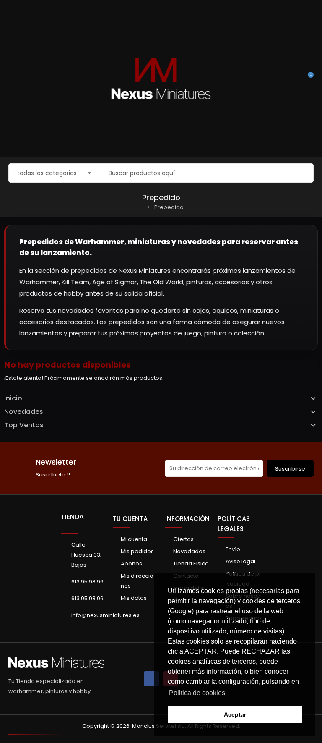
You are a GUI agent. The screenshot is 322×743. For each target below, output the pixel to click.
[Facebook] (151, 678)
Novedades (23, 411)
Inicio (13, 398)
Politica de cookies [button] (197, 692)
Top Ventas (24, 425)
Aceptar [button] (235, 714)
